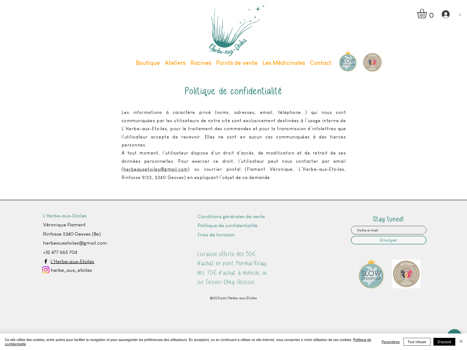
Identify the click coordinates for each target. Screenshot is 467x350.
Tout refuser (417, 341)
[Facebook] (46, 261)
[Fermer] (461, 341)
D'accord (444, 341)
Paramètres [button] (391, 341)
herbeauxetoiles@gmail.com (155, 169)
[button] (427, 13)
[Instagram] (46, 269)
